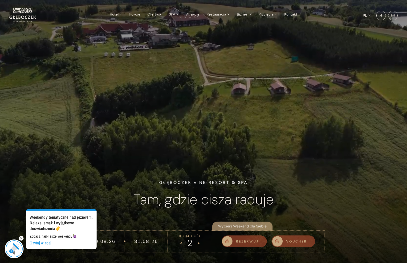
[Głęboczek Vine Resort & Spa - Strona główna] (22, 21)
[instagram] (393, 15)
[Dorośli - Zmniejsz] (180, 243)
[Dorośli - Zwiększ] (199, 243)
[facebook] (381, 15)
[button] (116, 14)
